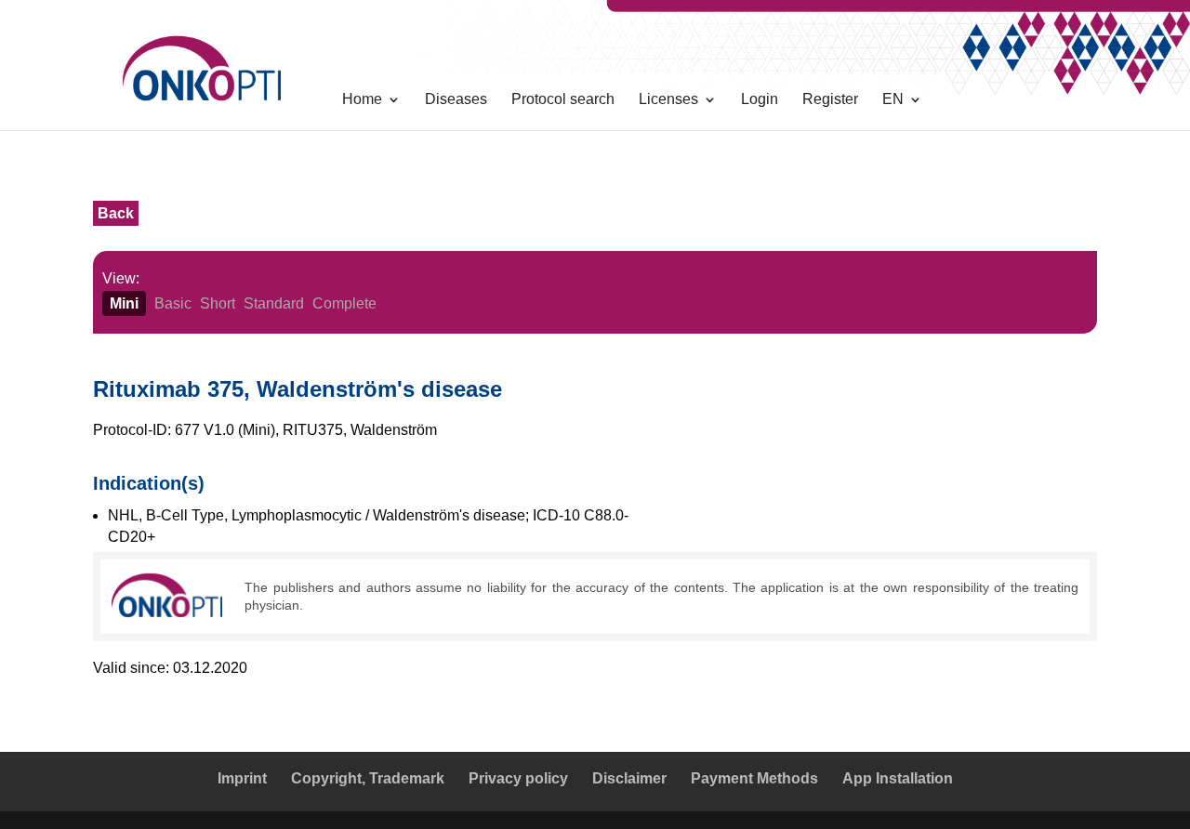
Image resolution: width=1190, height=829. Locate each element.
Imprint (242, 778)
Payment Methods (754, 778)
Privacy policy (518, 778)
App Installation (897, 778)
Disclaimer (629, 778)
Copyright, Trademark (367, 778)
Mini (124, 303)
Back (116, 213)
